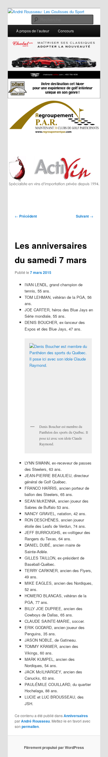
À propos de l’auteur (32, 30)
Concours (66, 30)
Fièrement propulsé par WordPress (54, 747)
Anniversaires (76, 715)
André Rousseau (35, 721)
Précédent (26, 216)
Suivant (84, 216)
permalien (30, 726)
